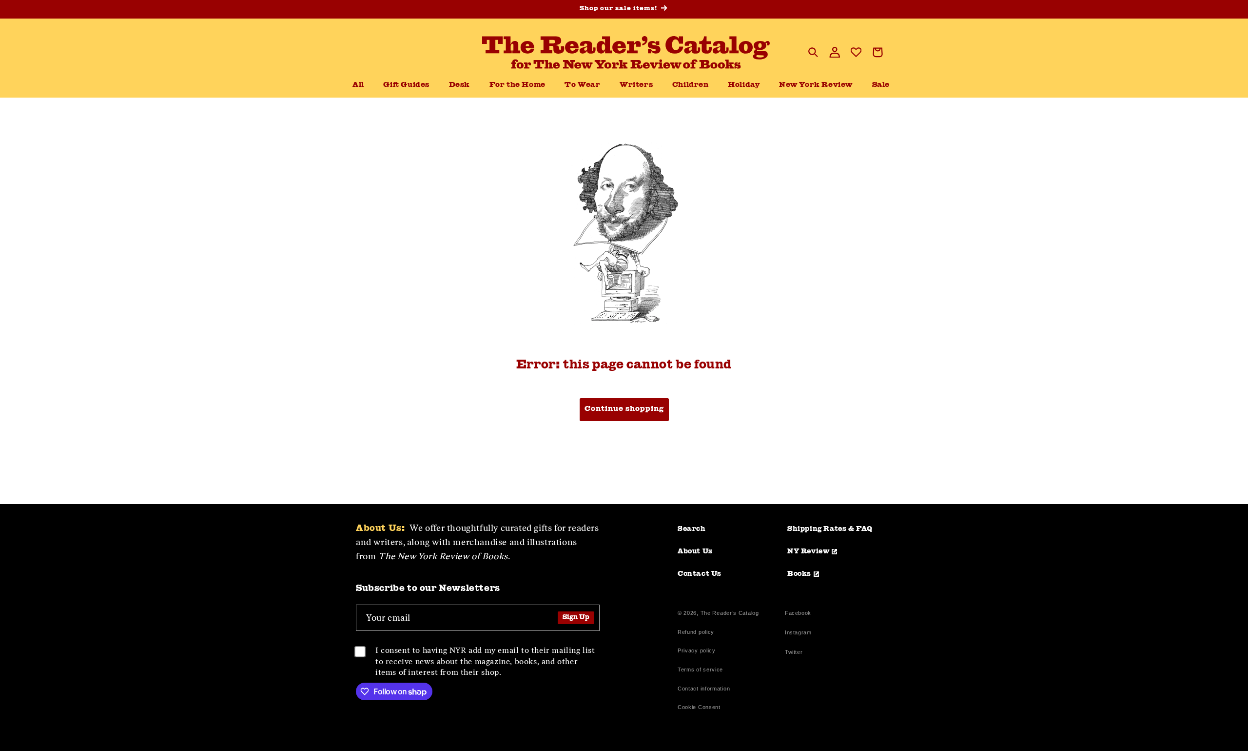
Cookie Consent (699, 707)
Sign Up (576, 617)
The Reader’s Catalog (730, 613)
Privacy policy (697, 650)
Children (690, 85)
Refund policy (696, 632)
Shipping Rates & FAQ (830, 529)
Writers (636, 85)
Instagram (798, 633)
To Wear (582, 85)
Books (799, 573)
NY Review (808, 551)
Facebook (798, 614)
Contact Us (700, 573)
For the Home (517, 85)
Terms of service (700, 669)
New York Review (816, 85)
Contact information (704, 688)
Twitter (795, 653)
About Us (695, 551)
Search (692, 529)
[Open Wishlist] (856, 52)
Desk (459, 85)
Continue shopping (624, 409)
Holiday (744, 85)
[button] (459, 85)
